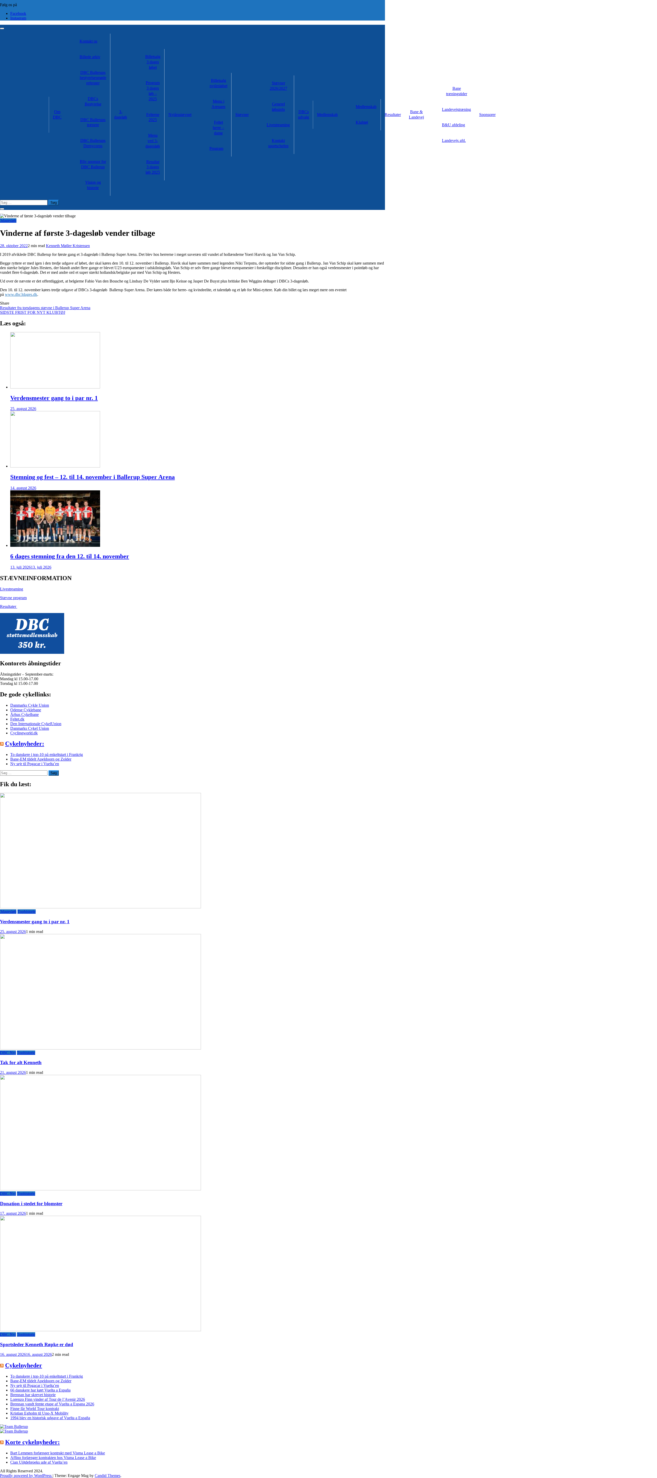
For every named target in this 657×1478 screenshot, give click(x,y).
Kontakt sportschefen (278, 143)
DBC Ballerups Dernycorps (92, 143)
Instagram (18, 18)
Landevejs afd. (454, 140)
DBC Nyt (8, 1053)
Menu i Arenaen (218, 104)
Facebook (18, 13)
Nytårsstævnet (179, 114)
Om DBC (57, 114)
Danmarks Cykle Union (29, 705)
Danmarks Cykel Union (29, 728)
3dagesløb (8, 220)
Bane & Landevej (416, 114)
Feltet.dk (17, 719)
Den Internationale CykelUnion (35, 724)
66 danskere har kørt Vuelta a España (40, 1390)
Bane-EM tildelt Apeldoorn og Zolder (40, 759)
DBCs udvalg (303, 114)
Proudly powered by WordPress (26, 1475)
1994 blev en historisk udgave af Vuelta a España (50, 1418)
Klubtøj (362, 122)
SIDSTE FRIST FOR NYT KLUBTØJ (32, 312)
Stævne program (13, 598)
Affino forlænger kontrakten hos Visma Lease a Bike (53, 1457)
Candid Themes (107, 1475)
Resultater (393, 114)
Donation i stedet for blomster (31, 1203)
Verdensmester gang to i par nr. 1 (54, 398)
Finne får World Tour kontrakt (34, 1408)
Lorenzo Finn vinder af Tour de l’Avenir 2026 (47, 1399)
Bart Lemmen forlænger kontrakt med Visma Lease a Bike (57, 1453)
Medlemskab (327, 114)
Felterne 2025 (152, 117)
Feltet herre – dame (218, 127)
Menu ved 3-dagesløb (153, 140)
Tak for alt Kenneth (21, 1062)
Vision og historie (93, 185)
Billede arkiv (90, 57)
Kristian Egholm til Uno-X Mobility (39, 1413)
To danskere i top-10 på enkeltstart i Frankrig (46, 754)
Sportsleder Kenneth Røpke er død (36, 1344)
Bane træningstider (456, 91)
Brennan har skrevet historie (33, 1395)
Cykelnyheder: (24, 743)
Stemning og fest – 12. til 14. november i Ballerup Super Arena (92, 477)
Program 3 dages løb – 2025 (153, 91)
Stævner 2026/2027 (278, 86)
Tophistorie (26, 911)
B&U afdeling (453, 125)
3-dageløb (120, 114)
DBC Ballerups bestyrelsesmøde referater (93, 77)
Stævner (242, 114)
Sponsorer (487, 114)
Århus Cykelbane (24, 714)
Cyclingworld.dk (24, 733)
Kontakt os (88, 41)
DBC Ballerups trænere (92, 122)
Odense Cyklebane (25, 710)
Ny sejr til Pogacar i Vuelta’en (34, 764)
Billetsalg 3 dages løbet (152, 62)
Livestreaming (278, 125)
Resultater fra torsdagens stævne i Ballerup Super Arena (45, 308)
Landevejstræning (456, 109)
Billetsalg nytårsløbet (218, 83)
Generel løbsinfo (278, 107)
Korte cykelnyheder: (32, 1442)
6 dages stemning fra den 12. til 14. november (69, 556)
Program (216, 148)
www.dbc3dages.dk (21, 294)
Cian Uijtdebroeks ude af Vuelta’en (38, 1462)
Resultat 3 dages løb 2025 (153, 167)
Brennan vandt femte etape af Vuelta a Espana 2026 (52, 1404)
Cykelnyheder (23, 1365)
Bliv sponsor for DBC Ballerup (93, 164)
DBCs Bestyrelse (93, 101)
